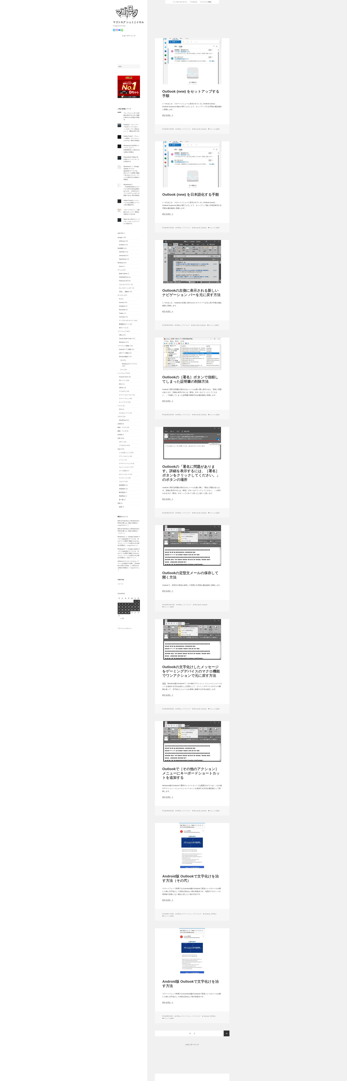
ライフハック (123, 478)
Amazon (121, 302)
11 (122, 607)
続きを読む (168, 115)
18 (122, 610)
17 (119, 610)
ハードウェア (122, 373)
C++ (121, 369)
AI (119, 299)
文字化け (214, 914)
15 (135, 607)
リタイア (122, 481)
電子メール (122, 327)
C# (121, 360)
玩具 (119, 438)
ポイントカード (124, 474)
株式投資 (122, 492)
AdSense (122, 241)
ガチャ (121, 442)
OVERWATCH (123, 277)
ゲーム (120, 270)
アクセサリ (122, 391)
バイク (120, 405)
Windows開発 (123, 356)
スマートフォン (124, 398)
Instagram (122, 306)
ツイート (120, 584)
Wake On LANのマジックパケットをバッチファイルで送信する (132, 221)
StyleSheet (122, 259)
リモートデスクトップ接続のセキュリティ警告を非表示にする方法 (131, 212)
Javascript (122, 255)
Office (121, 335)
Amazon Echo (123, 377)
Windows (121, 263)
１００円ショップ (125, 452)
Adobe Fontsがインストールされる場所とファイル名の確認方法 (131, 203)
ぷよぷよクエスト (125, 284)
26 (125, 612)
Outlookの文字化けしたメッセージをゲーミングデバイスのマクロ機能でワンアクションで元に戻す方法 (191, 671)
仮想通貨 (122, 485)
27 (129, 612)
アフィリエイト (124, 456)
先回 (164, 683)
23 (138, 610)
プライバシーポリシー (125, 628)
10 (119, 607)
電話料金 (122, 496)
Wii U (121, 384)
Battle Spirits (123, 273)
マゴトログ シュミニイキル (128, 22)
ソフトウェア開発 (123, 346)
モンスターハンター (125, 288)
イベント (122, 460)
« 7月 (122, 618)
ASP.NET (122, 252)
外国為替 (122, 489)
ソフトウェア (122, 331)
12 (125, 607)
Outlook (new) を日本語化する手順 (190, 194)
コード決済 (122, 470)
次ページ (226, 1033)
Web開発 (120, 248)
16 (138, 607)
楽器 (120, 507)
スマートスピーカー (125, 395)
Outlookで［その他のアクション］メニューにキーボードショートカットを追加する (191, 773)
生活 (119, 449)
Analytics (122, 244)
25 (122, 612)
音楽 (119, 503)
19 (125, 610)
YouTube (122, 317)
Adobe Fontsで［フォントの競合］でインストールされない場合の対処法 (131, 138)
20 (129, 610)
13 (129, 607)
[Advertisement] (128, 51)
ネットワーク (123, 402)
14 (132, 607)
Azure (121, 266)
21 (132, 610)
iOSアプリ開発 (124, 353)
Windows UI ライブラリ (129, 364)
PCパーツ (122, 380)
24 (119, 612)
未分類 (120, 434)
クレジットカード (125, 467)
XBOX (121, 387)
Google (120, 237)
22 (135, 610)
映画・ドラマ (122, 427)
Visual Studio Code (125, 338)
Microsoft (122, 309)
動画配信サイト (124, 324)
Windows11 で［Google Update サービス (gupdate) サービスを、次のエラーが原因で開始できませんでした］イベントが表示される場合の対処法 (131, 173)
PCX (120, 409)
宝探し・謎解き (124, 291)
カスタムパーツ (124, 413)
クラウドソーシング (125, 463)
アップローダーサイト (126, 320)
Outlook (204, 129)
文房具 (120, 424)
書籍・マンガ (122, 431)
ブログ (120, 416)
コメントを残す (215, 129)
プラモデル (122, 445)
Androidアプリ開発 (125, 349)
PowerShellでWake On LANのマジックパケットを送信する (131, 159)
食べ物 (121, 499)
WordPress (122, 420)
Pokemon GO (123, 281)
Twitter (121, 313)
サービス (120, 295)
